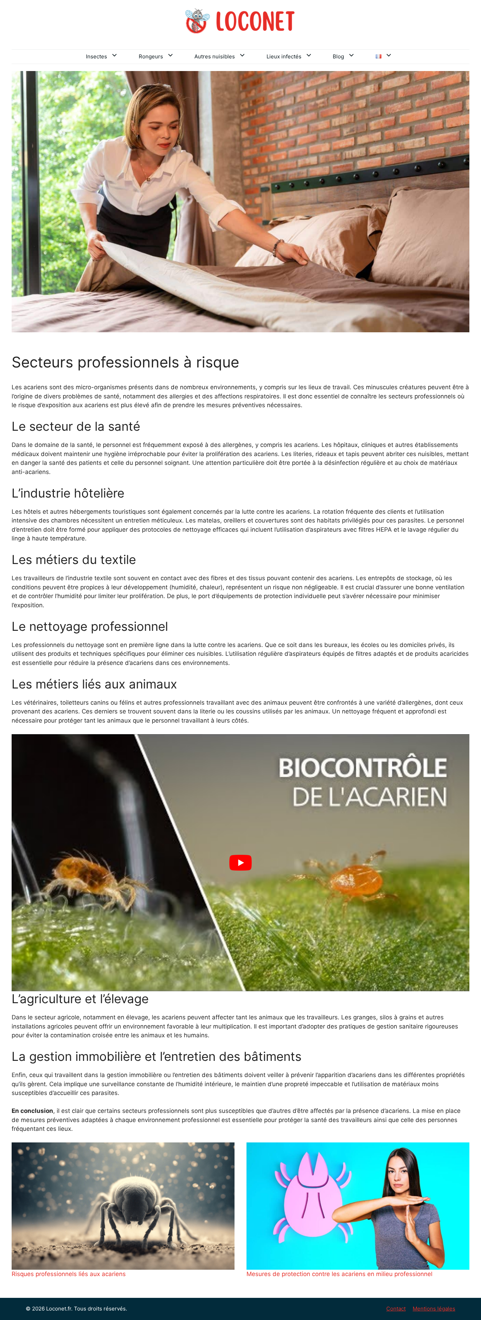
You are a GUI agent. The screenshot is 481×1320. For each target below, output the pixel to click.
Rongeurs (151, 56)
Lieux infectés (284, 56)
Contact (396, 1308)
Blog (338, 56)
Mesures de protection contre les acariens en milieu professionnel (339, 1273)
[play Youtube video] (240, 862)
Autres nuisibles (214, 56)
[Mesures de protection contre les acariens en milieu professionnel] (357, 1206)
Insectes (96, 56)
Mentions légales (434, 1308)
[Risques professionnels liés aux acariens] (123, 1206)
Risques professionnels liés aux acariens (69, 1273)
